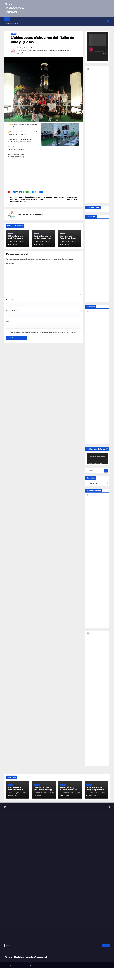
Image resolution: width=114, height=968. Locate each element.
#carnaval (32, 50)
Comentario (10, 263)
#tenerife (20, 53)
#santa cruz (62, 50)
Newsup (29, 965)
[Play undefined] (91, 49)
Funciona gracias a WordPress (13, 965)
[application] (97, 458)
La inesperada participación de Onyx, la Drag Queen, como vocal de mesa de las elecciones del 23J (26, 199)
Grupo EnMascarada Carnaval (14, 8)
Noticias (13, 33)
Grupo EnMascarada (26, 48)
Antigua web (84, 19)
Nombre (9, 300)
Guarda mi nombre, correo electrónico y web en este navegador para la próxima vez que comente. (42, 333)
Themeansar (36, 965)
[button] (104, 21)
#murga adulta (52, 50)
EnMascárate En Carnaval (22, 19)
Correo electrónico (13, 311)
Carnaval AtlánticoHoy (47, 19)
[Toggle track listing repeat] (97, 57)
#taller (69, 50)
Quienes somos (12, 23)
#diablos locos (42, 50)
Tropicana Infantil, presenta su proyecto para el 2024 (60, 198)
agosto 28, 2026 (15, 793)
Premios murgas (67, 19)
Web (7, 322)
